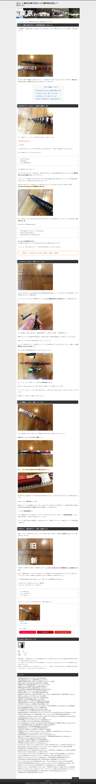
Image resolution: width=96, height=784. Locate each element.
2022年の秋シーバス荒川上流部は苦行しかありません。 (54, 770)
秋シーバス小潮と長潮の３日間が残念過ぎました (29, 770)
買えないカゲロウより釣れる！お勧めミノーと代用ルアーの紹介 (33, 751)
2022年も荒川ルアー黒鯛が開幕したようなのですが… (54, 759)
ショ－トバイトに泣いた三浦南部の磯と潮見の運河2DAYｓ (57, 714)
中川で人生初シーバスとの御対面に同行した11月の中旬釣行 (62, 716)
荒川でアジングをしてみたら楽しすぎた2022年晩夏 (30, 765)
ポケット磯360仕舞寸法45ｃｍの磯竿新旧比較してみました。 (37, 4)
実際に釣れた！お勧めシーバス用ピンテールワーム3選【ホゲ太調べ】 (34, 741)
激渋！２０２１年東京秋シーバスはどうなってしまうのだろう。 (33, 736)
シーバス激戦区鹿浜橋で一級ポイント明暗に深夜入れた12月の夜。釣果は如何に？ (37, 724)
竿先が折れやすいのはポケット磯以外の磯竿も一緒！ (48, 90)
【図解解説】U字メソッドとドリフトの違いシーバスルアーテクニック (34, 732)
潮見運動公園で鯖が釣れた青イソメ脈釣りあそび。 (60, 736)
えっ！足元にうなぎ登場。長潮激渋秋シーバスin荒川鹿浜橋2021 (33, 739)
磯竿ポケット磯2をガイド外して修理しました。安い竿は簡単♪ (32, 696)
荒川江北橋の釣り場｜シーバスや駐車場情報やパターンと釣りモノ (33, 679)
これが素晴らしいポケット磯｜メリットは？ (46, 96)
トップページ (20, 21)
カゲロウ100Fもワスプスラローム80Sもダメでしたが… (31, 746)
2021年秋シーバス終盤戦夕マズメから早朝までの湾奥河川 (63, 750)
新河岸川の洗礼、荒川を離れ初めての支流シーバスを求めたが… (33, 748)
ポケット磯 (23, 623)
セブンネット (61, 632)
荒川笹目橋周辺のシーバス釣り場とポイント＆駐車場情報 (62, 705)
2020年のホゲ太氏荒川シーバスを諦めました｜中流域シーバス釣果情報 (35, 729)
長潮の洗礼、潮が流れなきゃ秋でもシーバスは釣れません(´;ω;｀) (33, 742)
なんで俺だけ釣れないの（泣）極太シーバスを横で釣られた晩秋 (33, 722)
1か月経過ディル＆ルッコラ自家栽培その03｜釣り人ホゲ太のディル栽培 (35, 710)
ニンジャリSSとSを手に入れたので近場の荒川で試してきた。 (32, 761)
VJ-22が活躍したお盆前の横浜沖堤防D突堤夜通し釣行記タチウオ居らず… (35, 689)
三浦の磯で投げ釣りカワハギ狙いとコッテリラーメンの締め (32, 718)
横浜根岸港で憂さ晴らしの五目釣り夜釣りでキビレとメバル (32, 712)
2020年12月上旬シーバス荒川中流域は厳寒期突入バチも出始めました (34, 726)
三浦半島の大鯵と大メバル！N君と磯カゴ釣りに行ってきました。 (33, 750)
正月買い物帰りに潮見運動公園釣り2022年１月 (59, 757)
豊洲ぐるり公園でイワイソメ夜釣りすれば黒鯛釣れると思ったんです (34, 700)
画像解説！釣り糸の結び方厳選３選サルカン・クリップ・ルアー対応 (34, 684)
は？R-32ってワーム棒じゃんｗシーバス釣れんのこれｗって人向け (33, 744)
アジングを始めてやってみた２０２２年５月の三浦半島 (60, 761)
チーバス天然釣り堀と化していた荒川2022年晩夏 (54, 765)
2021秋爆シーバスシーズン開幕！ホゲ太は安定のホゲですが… (33, 738)
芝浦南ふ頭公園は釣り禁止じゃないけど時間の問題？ (30, 714)
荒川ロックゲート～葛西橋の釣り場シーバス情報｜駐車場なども (33, 686)
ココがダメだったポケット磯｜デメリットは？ (47, 93)
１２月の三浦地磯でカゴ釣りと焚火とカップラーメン (30, 755)
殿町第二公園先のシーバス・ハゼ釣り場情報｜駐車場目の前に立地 (33, 692)
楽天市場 (44, 632)
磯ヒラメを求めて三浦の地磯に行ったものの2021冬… (63, 753)
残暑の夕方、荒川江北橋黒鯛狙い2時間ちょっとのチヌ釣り (32, 699)
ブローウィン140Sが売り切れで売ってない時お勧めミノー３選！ (61, 712)
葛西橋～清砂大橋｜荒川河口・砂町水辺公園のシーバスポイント (33, 687)
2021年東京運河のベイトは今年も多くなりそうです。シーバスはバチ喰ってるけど (37, 734)
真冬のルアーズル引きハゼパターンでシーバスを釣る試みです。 (33, 757)
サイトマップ (48, 780)
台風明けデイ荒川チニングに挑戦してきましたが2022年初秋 (61, 766)
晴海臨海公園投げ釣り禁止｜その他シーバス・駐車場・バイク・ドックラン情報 (36, 681)
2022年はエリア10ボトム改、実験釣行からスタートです (56, 755)
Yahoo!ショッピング (26, 632)
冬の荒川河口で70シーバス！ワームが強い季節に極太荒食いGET (33, 727)
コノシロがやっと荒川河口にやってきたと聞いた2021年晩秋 (58, 746)
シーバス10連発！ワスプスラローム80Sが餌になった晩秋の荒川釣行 (34, 721)
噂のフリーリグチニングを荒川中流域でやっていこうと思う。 (32, 766)
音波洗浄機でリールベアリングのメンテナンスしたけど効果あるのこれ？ (35, 719)
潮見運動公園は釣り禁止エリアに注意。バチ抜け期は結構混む (32, 678)
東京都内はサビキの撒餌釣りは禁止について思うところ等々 (62, 722)
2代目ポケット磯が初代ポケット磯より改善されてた (48, 98)
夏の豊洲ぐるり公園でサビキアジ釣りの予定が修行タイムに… (32, 694)
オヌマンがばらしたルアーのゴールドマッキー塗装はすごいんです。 (34, 753)
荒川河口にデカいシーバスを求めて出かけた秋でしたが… (63, 744)
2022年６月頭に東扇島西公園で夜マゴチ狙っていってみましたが (33, 763)
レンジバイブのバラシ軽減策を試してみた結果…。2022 (61, 763)
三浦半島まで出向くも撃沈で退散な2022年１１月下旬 (31, 772)
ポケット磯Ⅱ (22, 628)
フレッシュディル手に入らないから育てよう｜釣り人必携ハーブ (33, 705)
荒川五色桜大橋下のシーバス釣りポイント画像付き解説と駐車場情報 (34, 702)
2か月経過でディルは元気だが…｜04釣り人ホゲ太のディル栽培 (33, 716)
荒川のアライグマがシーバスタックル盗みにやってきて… (31, 768)
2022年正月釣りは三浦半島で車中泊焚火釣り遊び (30, 759)
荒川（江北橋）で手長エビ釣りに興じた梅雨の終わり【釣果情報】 (33, 682)
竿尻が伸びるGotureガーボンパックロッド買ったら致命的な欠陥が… (34, 697)
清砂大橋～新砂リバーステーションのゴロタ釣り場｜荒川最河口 (33, 690)
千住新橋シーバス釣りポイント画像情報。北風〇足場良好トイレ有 (33, 704)
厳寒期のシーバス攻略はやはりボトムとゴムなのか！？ (59, 731)
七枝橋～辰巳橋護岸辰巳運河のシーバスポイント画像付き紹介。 (33, 707)
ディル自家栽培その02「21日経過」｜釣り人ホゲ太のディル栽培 (33, 709)
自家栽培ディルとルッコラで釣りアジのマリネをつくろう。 (32, 731)
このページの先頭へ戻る (75, 778)
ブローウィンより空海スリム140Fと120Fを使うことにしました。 (60, 768)
